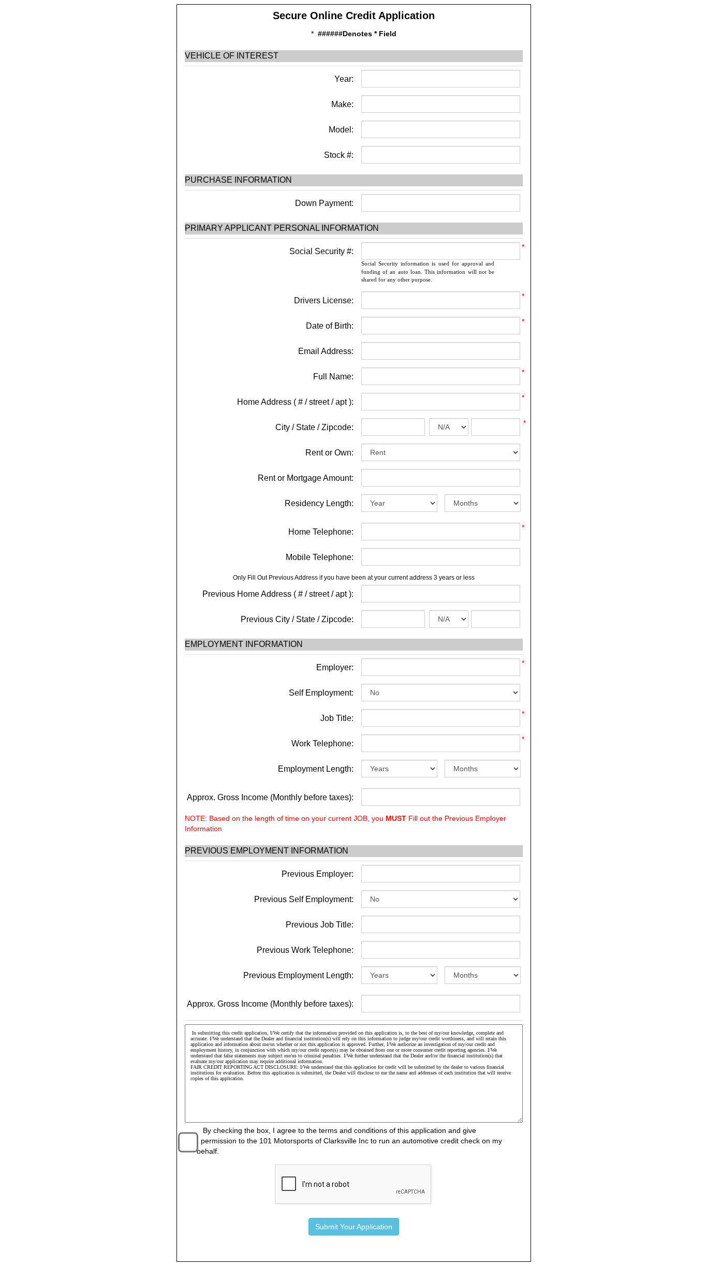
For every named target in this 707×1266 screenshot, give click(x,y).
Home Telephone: (321, 531)
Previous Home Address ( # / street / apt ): (278, 594)
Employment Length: (316, 768)
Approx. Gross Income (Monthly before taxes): (270, 797)
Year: (343, 79)
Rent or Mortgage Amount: (306, 478)
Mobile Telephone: (320, 557)
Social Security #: (321, 251)
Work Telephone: (322, 743)
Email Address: (326, 351)
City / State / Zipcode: (314, 427)
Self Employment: (321, 692)
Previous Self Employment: (304, 899)
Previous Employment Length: (298, 975)
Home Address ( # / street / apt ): (295, 402)
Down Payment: (323, 203)
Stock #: (338, 155)
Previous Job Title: (320, 924)
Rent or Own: (329, 452)
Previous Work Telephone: (305, 950)
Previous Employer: (318, 874)
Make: (341, 104)
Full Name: (333, 376)
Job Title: (337, 718)
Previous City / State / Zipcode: (297, 619)
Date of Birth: (330, 325)
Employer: (335, 667)
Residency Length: (319, 503)
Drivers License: (324, 300)
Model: (340, 129)
